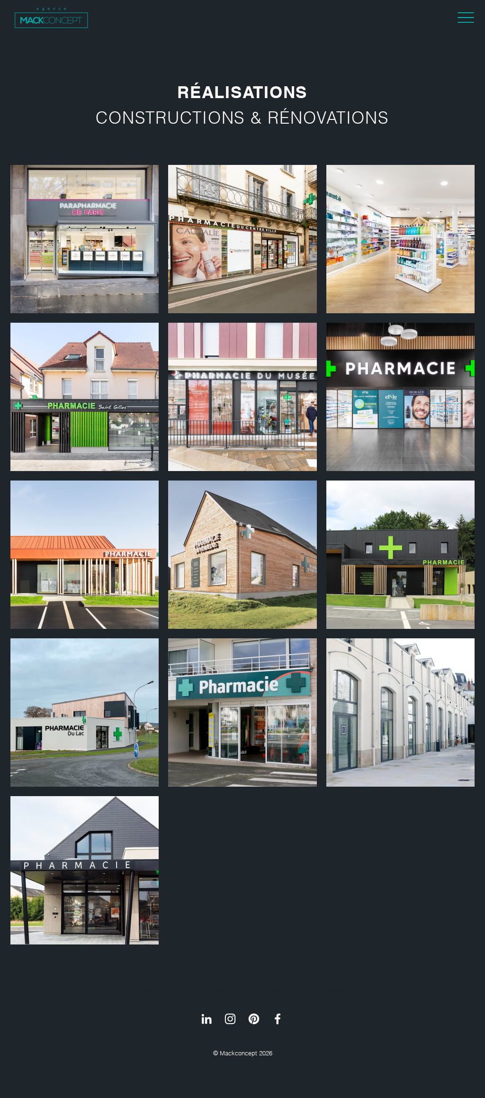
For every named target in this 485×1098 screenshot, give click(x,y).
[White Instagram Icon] (230, 1019)
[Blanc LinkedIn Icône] (206, 1019)
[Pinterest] (254, 1019)
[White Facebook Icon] (277, 1019)
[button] (466, 17)
